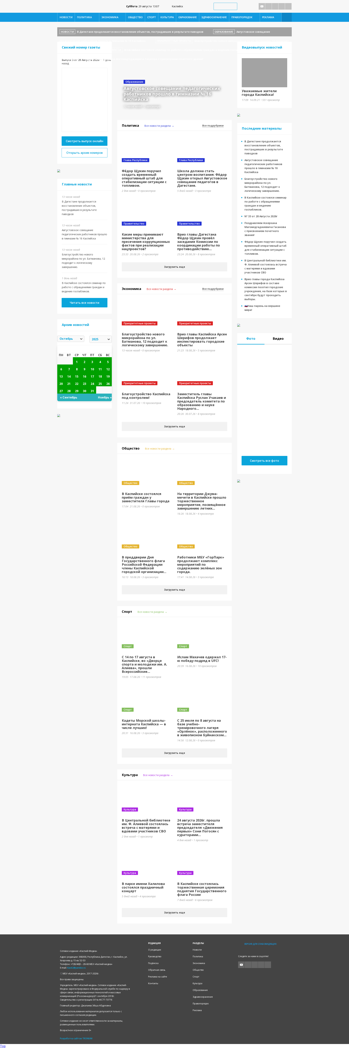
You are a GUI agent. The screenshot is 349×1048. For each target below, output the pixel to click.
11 (100, 369)
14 (69, 376)
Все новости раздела (157, 125)
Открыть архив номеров (84, 153)
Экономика (109, 17)
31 (92, 391)
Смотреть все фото (264, 461)
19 (108, 376)
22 (76, 384)
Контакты (153, 983)
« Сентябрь (68, 397)
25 (100, 384)
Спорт (151, 17)
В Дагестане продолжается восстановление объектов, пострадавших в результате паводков (140, 31)
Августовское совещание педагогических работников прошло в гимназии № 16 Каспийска (84, 234)
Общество (135, 17)
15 (76, 376)
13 (61, 376)
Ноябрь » (105, 397)
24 (92, 384)
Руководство (154, 956)
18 (100, 376)
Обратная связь (156, 969)
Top (3, 1046)
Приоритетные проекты (174, 41)
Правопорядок (241, 17)
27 (61, 391)
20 (61, 384)
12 (108, 369)
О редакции (154, 949)
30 (84, 391)
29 (76, 391)
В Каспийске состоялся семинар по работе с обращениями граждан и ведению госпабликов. (84, 287)
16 (84, 376)
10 (92, 369)
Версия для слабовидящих (260, 943)
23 (84, 384)
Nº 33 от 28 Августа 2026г (260, 216)
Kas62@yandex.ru (76, 967)
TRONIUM (87, 1038)
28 (69, 391)
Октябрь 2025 (84, 349)
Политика (84, 17)
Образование (187, 17)
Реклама (268, 17)
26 (108, 384)
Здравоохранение (214, 17)
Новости (66, 17)
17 (92, 376)
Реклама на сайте (157, 976)
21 (69, 384)
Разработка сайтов (71, 1038)
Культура (167, 17)
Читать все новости (84, 303)
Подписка (153, 963)
